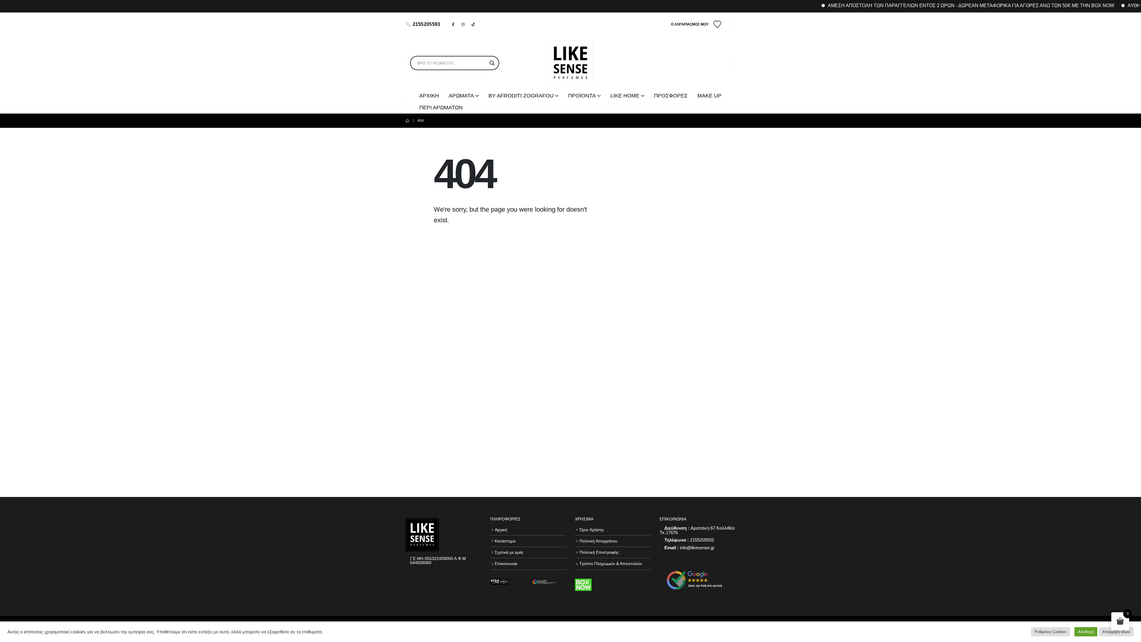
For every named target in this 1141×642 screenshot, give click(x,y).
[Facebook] (453, 24)
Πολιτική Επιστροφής (599, 552)
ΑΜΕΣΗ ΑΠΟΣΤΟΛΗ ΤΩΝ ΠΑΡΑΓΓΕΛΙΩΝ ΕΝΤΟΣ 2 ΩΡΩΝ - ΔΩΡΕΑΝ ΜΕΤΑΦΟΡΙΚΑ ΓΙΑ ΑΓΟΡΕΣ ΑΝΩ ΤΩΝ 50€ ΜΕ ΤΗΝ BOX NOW (952, 5)
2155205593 (426, 24)
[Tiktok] (473, 24)
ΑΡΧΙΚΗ (429, 96)
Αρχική (501, 529)
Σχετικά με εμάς (509, 552)
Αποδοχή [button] (1086, 632)
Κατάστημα (505, 541)
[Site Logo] (570, 63)
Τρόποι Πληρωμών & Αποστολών (610, 563)
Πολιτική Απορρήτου (598, 541)
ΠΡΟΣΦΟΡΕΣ (671, 96)
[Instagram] (463, 24)
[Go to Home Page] (407, 120)
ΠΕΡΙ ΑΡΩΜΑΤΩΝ (441, 108)
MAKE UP (709, 96)
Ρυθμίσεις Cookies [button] (1050, 632)
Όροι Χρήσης (591, 529)
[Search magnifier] (492, 63)
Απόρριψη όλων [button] (1116, 632)
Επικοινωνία (506, 563)
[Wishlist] (717, 24)
